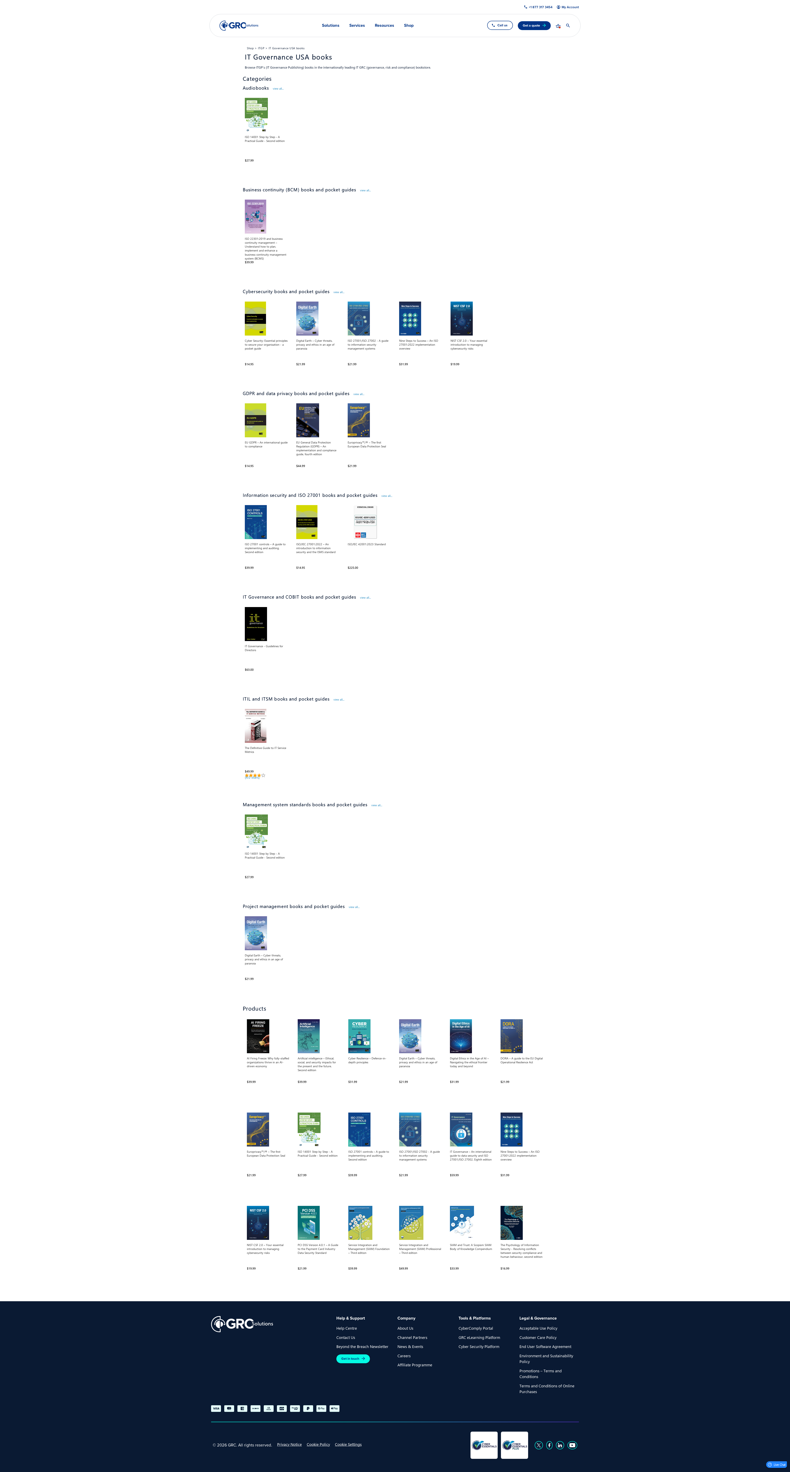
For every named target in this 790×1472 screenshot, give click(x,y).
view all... (278, 88)
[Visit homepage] (239, 26)
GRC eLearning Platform (479, 1337)
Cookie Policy (318, 1444)
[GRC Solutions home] (271, 1324)
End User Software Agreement (545, 1346)
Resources (384, 25)
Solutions (330, 25)
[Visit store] (558, 25)
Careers (404, 1355)
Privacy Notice (289, 1444)
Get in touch (350, 1358)
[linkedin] (560, 1445)
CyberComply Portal (476, 1328)
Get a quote (531, 25)
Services (357, 25)
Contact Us (345, 1337)
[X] (539, 1445)
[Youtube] (572, 1445)
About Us (405, 1328)
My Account (570, 7)
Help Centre (346, 1328)
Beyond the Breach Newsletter (362, 1346)
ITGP (261, 48)
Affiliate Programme (414, 1364)
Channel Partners (412, 1337)
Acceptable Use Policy (538, 1328)
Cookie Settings (348, 1444)
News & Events (410, 1346)
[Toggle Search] (568, 25)
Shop (409, 25)
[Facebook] (549, 1445)
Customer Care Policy (537, 1337)
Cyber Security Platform (479, 1346)
